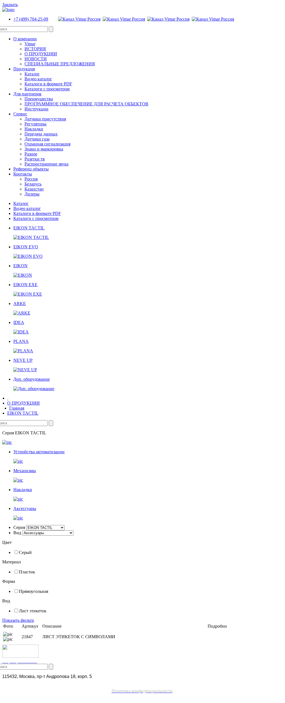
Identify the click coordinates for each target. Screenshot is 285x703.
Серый (25, 552)
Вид (17, 532)
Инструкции (36, 109)
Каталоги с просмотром (47, 88)
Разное (30, 154)
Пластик (27, 572)
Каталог (32, 73)
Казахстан (34, 189)
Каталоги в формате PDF (48, 83)
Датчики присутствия (45, 119)
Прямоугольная (33, 591)
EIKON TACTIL (22, 413)
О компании (25, 38)
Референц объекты (31, 169)
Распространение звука (46, 164)
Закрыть (10, 4)
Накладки (33, 129)
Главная (16, 408)
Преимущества (38, 98)
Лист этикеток (32, 610)
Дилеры (32, 194)
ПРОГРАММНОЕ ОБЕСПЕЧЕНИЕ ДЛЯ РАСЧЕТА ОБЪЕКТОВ (86, 104)
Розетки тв (34, 159)
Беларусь (32, 184)
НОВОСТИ (35, 58)
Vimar (29, 43)
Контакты (22, 174)
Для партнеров (27, 93)
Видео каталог (38, 78)
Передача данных (41, 134)
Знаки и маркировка (43, 149)
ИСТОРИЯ (35, 48)
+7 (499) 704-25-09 (30, 19)
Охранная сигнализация (47, 144)
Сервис (20, 114)
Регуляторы (35, 124)
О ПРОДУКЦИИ (40, 53)
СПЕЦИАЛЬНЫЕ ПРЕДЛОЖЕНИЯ (59, 63)
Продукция (24, 68)
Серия (19, 527)
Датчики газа (37, 139)
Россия (31, 179)
